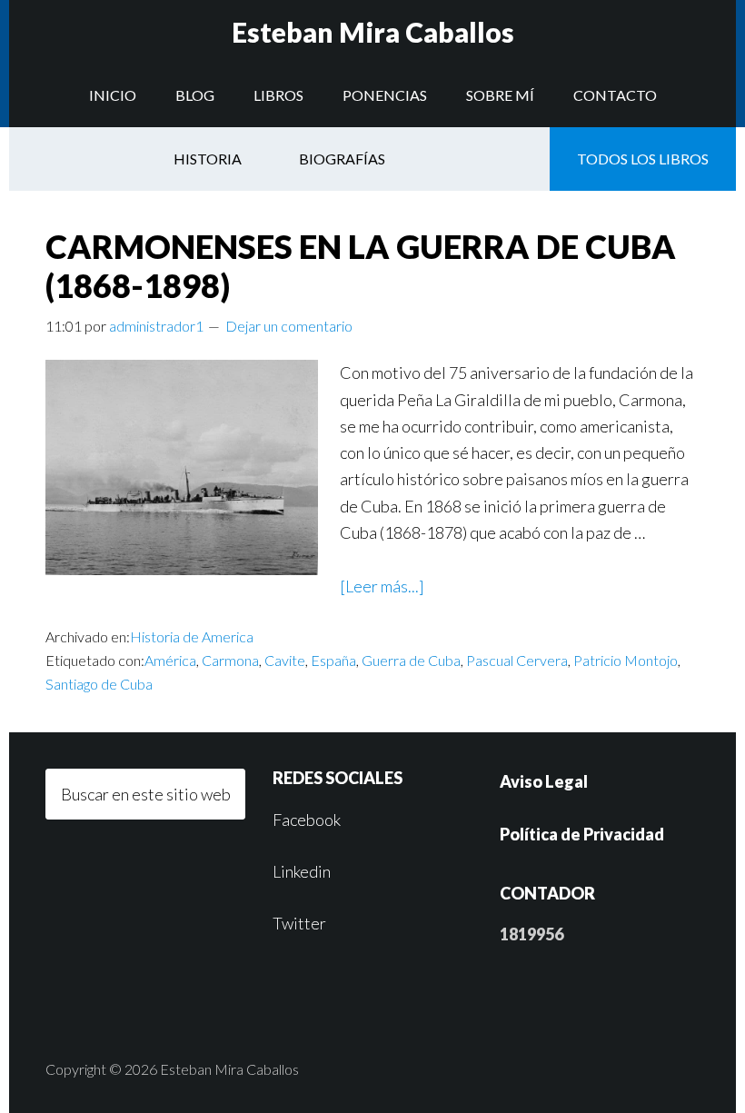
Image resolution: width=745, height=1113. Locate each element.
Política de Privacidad (582, 834)
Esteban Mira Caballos (373, 31)
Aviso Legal (544, 781)
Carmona (230, 660)
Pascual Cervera (517, 660)
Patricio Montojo (625, 660)
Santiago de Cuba (99, 683)
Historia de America (191, 636)
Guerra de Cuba (411, 660)
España (333, 660)
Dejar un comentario (289, 325)
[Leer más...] (382, 586)
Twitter (299, 923)
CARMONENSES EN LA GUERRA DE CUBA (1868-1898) (360, 265)
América (170, 660)
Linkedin (302, 871)
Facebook (307, 820)
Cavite (284, 660)
